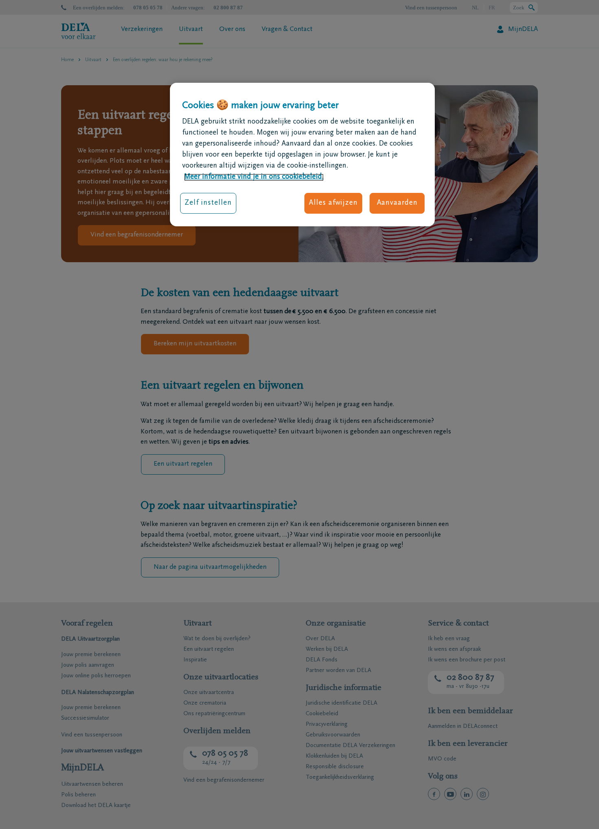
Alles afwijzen (333, 203)
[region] (302, 155)
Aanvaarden (397, 203)
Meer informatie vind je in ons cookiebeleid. (254, 177)
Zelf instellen (208, 203)
